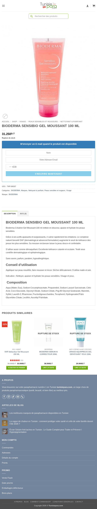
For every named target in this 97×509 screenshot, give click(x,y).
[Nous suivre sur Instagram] (9, 397)
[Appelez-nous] (22, 397)
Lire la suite (48, 367)
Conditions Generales (63, 502)
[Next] (95, 345)
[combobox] (11, 166)
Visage (22, 122)
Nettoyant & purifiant (71, 122)
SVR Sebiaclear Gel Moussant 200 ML (17, 353)
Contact (79, 502)
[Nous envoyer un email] (18, 397)
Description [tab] (10, 214)
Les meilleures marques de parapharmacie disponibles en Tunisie (38, 413)
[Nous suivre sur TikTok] (13, 397)
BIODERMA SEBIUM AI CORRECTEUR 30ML (48, 353)
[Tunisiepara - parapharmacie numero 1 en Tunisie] (48, 6)
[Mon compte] (87, 6)
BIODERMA (15, 190)
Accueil (5, 122)
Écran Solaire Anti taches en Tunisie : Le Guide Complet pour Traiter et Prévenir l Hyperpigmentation (45, 431)
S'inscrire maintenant (48, 174)
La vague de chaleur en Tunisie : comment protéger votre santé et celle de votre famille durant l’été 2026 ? (51, 422)
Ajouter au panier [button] (16, 367)
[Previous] (2, 345)
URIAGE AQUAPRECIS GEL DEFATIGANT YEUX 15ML (80, 353)
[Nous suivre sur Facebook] (4, 397)
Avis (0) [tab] (23, 214)
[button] (3, 6)
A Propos (18, 502)
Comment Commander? (40, 502)
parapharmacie (31, 387)
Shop (14, 122)
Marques (24, 190)
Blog (26, 502)
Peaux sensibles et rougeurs (43, 122)
